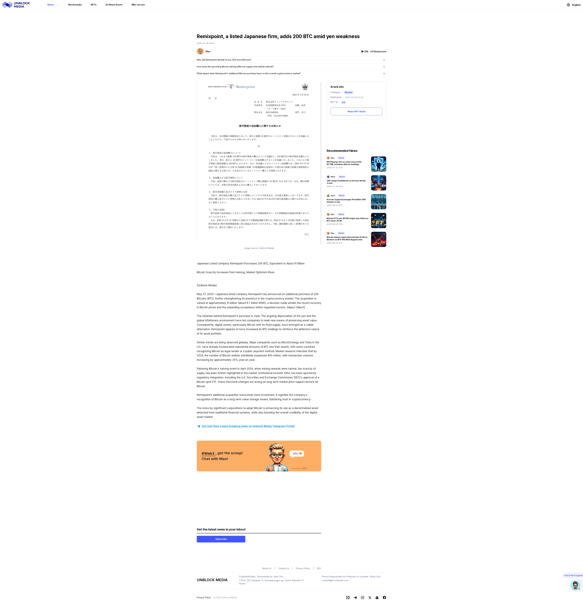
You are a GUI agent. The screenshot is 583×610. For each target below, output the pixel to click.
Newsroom (380, 51)
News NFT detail (356, 111)
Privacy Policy (204, 597)
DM (366, 51)
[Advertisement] (291, 20)
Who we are (138, 4)
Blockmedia (75, 4)
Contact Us (283, 568)
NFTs (94, 4)
